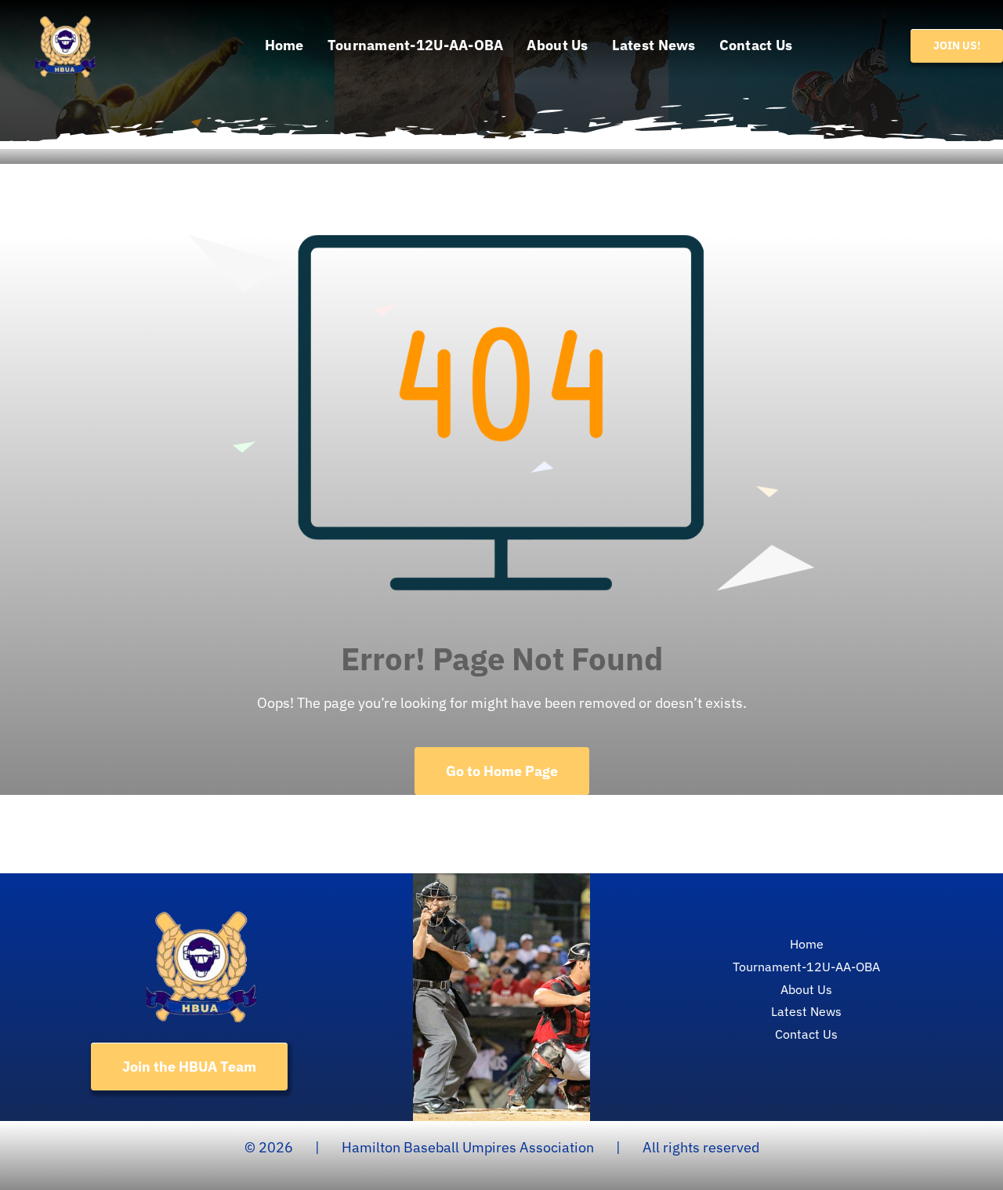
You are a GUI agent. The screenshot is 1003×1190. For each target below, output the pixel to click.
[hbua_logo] (65, 18)
